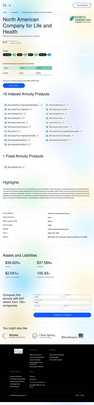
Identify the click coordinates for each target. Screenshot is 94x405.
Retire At (66, 306)
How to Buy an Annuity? (37, 366)
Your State (38, 295)
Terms (77, 395)
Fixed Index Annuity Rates (17, 379)
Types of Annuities (35, 360)
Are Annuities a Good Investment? (36, 363)
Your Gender (38, 300)
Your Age (37, 306)
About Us (32, 376)
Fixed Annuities (54, 357)
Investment (67, 295)
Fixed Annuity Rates (16, 376)
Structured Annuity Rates (17, 381)
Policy (82, 395)
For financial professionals (38, 382)
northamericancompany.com (58, 229)
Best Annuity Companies (57, 355)
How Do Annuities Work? (37, 357)
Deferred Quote (14, 386)
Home (5, 12)
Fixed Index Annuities (56, 360)
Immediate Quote (15, 384)
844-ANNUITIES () (37, 386)
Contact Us (33, 379)
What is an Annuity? (35, 355)
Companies (14, 12)
